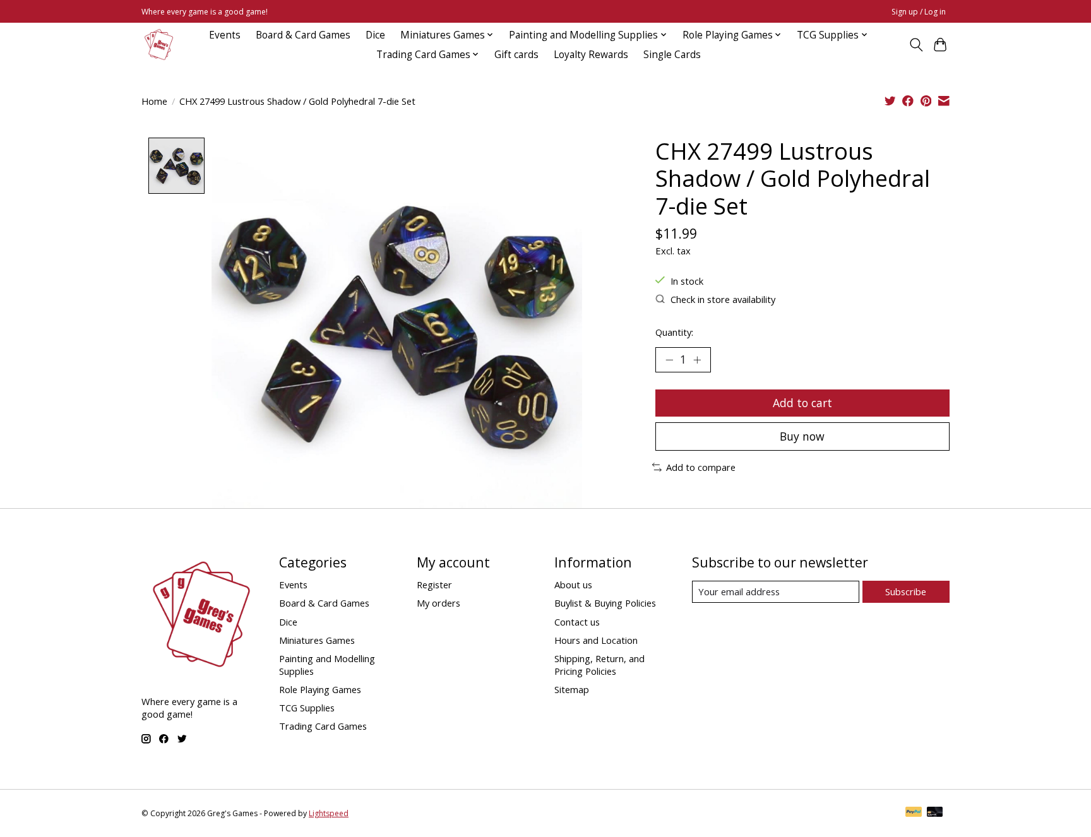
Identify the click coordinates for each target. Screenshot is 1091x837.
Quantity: (674, 332)
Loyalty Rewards (591, 54)
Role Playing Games (320, 689)
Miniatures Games (317, 640)
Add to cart (802, 402)
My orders (438, 603)
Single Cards (672, 54)
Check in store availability (723, 299)
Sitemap (571, 689)
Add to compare (701, 467)
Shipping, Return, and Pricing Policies (599, 664)
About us (573, 584)
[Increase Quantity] (697, 360)
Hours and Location (596, 640)
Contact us (577, 621)
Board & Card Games (303, 35)
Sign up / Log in (918, 11)
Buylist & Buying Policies (605, 603)
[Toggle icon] (916, 44)
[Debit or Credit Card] (935, 813)
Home (154, 101)
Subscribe (905, 591)
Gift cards (516, 54)
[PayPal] (913, 813)
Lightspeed (329, 813)
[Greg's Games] (158, 44)
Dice (375, 35)
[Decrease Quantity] (669, 360)
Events (225, 35)
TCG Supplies (307, 707)
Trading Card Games (323, 726)
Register (434, 584)
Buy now (802, 436)
